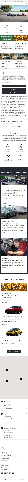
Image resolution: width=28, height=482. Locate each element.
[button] (7, 381)
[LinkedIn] (7, 473)
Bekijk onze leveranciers (6, 82)
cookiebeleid (5, 79)
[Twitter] (13, 473)
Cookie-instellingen (14, 92)
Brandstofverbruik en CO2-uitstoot (9, 457)
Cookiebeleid (4, 452)
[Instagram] (5, 473)
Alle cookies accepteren (14, 85)
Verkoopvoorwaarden (6, 455)
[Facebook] (2, 473)
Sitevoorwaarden (5, 458)
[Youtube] (10, 473)
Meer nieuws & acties (14, 351)
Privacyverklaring (5, 454)
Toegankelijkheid (5, 460)
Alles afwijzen (14, 89)
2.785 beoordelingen (18, 1)
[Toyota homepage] (2, 4)
